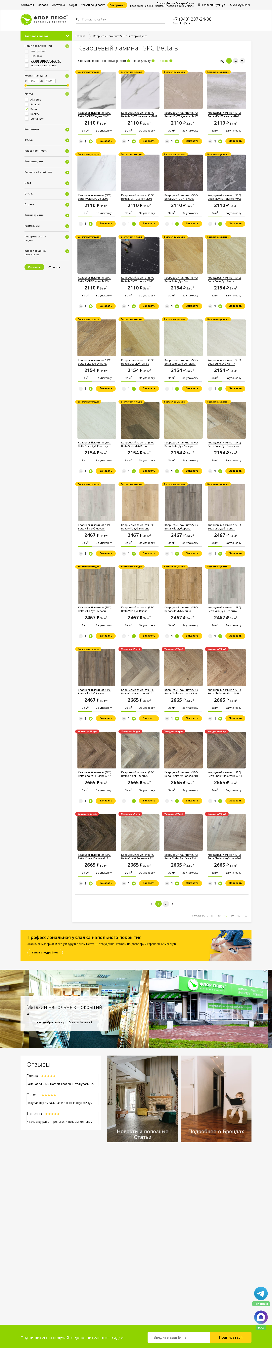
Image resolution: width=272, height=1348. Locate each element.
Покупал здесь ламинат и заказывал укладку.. (59, 1103)
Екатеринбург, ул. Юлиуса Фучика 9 (226, 5)
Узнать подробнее (45, 952)
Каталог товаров (36, 36)
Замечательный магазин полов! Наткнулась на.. (60, 1084)
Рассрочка (117, 5)
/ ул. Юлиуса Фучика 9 (64, 1022)
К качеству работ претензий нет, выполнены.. (59, 1121)
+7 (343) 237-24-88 (192, 19)
